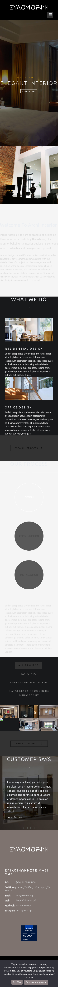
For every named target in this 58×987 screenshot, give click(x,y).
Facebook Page (23, 905)
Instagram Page (24, 910)
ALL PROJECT (28, 665)
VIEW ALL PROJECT (26, 743)
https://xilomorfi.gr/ (26, 900)
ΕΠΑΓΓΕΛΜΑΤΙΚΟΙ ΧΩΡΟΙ (28, 682)
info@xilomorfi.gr (25, 895)
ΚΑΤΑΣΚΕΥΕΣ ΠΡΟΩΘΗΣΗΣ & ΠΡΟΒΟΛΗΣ (29, 693)
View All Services (26, 448)
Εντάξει (17, 982)
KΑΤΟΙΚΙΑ (28, 673)
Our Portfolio (29, 91)
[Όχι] (54, 973)
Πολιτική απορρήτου (36, 982)
